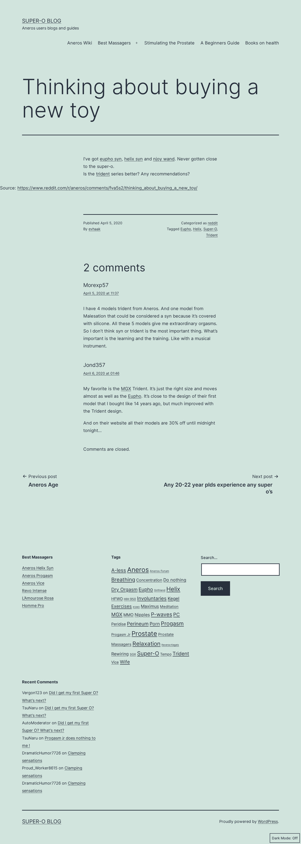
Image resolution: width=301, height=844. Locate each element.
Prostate (144, 633)
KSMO (136, 607)
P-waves (161, 614)
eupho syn (111, 159)
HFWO (117, 598)
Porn (155, 624)
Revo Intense (34, 590)
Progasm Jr (120, 634)
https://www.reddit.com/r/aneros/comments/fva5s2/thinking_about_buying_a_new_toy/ (107, 188)
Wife (125, 662)
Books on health (262, 43)
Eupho (185, 229)
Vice (115, 662)
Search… (209, 557)
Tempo (165, 654)
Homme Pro (33, 605)
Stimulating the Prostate (169, 43)
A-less (118, 570)
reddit (213, 223)
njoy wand (164, 159)
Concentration (149, 580)
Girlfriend (159, 590)
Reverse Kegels (170, 644)
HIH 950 (130, 599)
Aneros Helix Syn (38, 568)
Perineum (138, 624)
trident (103, 174)
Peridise (118, 624)
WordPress (268, 821)
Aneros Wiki (79, 43)
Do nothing (174, 580)
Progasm (172, 623)
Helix (197, 229)
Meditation (169, 606)
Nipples (142, 614)
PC (176, 614)
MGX (126, 388)
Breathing (123, 579)
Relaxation (146, 643)
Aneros (138, 570)
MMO (128, 614)
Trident (212, 235)
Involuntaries (152, 598)
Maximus (150, 606)
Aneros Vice (33, 583)
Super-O (210, 229)
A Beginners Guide (220, 43)
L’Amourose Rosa (38, 598)
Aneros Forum (159, 571)
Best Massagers (114, 43)
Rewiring (120, 653)
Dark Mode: (281, 838)
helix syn (133, 159)
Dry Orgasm (124, 589)
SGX (133, 654)
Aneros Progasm (37, 575)
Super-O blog (41, 21)
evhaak (94, 229)
